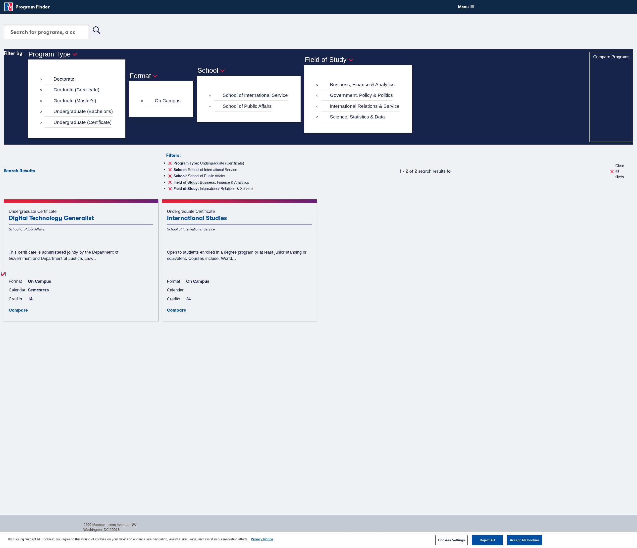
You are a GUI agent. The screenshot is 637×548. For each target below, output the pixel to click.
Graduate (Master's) (74, 100)
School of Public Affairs (247, 106)
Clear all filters (619, 171)
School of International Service (255, 95)
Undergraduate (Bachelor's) (83, 111)
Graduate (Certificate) (76, 89)
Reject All (487, 540)
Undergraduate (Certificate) (82, 122)
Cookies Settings (451, 540)
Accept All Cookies (524, 540)
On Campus (168, 100)
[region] (318, 540)
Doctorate (63, 79)
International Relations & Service (365, 106)
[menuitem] (79, 79)
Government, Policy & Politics (361, 95)
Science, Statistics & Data (357, 116)
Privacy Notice (262, 539)
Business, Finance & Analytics (362, 84)
